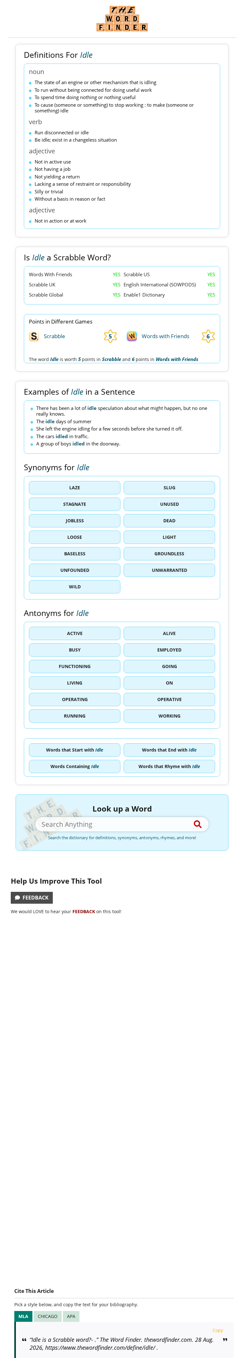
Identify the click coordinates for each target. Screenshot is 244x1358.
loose (74, 537)
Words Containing (75, 766)
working (169, 716)
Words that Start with (74, 750)
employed (169, 650)
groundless (169, 554)
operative (169, 699)
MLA (23, 1316)
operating (75, 699)
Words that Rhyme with (169, 766)
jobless (75, 521)
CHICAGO (48, 1316)
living (74, 683)
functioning (75, 666)
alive (169, 633)
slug (169, 488)
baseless (74, 554)
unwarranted (169, 570)
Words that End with (169, 750)
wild (75, 587)
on (169, 683)
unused (169, 504)
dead (169, 521)
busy (75, 650)
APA (71, 1316)
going (169, 666)
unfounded (74, 570)
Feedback (34, 897)
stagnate (74, 504)
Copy (218, 1330)
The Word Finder (122, 18)
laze (74, 488)
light (169, 537)
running (74, 716)
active (75, 633)
